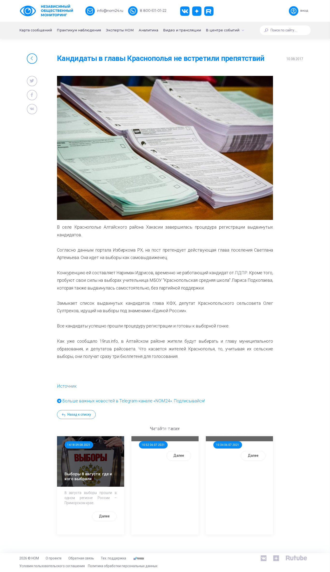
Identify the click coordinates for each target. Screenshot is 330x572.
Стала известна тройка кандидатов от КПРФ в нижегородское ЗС (236, 428)
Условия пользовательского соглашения (52, 566)
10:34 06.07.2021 (227, 445)
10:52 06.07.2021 (153, 445)
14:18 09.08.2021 (78, 445)
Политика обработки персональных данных (123, 566)
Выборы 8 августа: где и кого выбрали (88, 476)
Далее (104, 516)
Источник (67, 386)
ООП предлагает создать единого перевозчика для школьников (164, 428)
